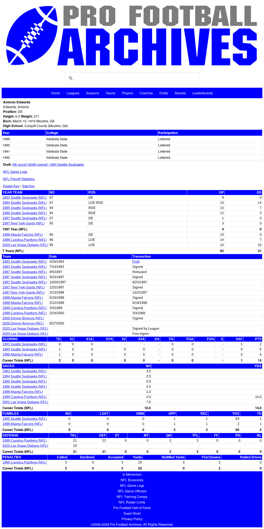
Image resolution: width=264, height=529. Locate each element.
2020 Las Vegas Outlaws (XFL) (25, 245)
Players (127, 93)
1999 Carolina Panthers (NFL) (24, 240)
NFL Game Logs (15, 171)
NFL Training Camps (132, 496)
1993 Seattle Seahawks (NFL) (24, 197)
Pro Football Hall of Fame (132, 507)
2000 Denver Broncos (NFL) (23, 318)
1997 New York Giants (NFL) (23, 223)
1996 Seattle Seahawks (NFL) (24, 213)
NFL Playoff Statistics (19, 178)
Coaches (146, 93)
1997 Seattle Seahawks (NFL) (24, 218)
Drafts (163, 93)
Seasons (92, 93)
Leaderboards (202, 93)
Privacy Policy (132, 518)
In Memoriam (132, 474)
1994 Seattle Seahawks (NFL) (24, 202)
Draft (135, 261)
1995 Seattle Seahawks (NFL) (24, 208)
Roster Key (11, 186)
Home (55, 93)
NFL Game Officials (132, 491)
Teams (110, 93)
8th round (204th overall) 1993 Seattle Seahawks (48, 164)
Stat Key (28, 186)
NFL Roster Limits (132, 502)
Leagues (73, 93)
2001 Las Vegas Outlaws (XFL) (25, 402)
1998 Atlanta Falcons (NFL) (22, 234)
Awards (180, 93)
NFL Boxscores (132, 480)
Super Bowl (132, 513)
